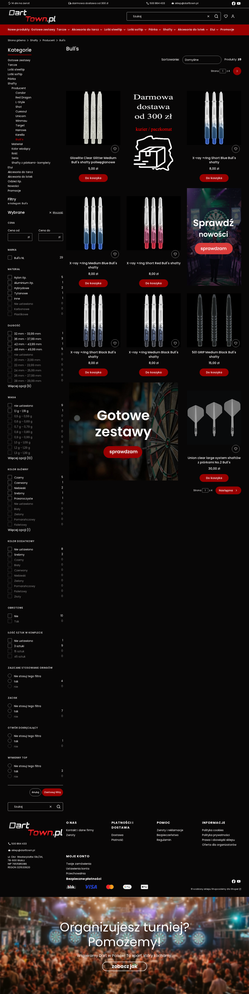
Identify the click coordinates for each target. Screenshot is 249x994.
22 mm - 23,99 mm (27, 365)
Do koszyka (93, 178)
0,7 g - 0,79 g (23, 427)
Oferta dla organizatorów (219, 845)
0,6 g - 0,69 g (23, 421)
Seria (15, 158)
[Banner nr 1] (154, 132)
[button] (216, 16)
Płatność (117, 840)
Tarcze (12, 65)
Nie (16, 616)
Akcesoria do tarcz (20, 172)
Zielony (19, 514)
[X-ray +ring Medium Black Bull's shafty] (154, 321)
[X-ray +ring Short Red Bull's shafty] (154, 224)
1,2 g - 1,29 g (22, 448)
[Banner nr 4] (214, 237)
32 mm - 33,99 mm (27, 334)
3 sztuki (19, 646)
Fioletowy (20, 525)
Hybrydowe (21, 288)
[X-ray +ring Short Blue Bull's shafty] (214, 118)
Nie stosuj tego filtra (27, 676)
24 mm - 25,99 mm (27, 370)
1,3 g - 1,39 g (22, 453)
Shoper (234, 889)
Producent (49, 40)
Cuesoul (21, 111)
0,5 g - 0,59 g (23, 416)
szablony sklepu (202, 889)
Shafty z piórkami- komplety (31, 163)
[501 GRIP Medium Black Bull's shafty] (214, 321)
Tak (16, 621)
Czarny (19, 478)
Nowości (13, 186)
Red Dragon (23, 97)
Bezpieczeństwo (168, 835)
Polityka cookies (213, 830)
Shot (19, 107)
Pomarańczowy (24, 519)
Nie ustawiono (23, 304)
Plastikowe (21, 314)
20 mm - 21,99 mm (27, 360)
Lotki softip (15, 74)
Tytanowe (21, 293)
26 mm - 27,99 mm (27, 376)
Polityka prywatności (216, 835)
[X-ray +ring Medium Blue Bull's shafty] (93, 224)
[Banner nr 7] (123, 432)
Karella (20, 135)
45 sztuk (19, 657)
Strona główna (16, 40)
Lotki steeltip (16, 69)
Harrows (21, 130)
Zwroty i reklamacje (170, 830)
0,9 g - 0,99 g (23, 437)
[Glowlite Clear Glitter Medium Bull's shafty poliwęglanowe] (93, 118)
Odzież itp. (15, 181)
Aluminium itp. (24, 283)
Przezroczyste (23, 498)
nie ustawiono (23, 355)
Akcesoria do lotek (20, 177)
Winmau (21, 121)
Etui (10, 167)
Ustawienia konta (77, 869)
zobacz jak (124, 966)
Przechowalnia (76, 873)
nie (16, 687)
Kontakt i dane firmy (80, 830)
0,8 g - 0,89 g (23, 432)
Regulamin (164, 840)
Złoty (17, 597)
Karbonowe (21, 309)
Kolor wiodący (21, 149)
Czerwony (21, 483)
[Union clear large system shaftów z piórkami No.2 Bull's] (214, 418)
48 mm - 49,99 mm (28, 349)
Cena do (44, 230)
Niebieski (20, 488)
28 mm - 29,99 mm (27, 381)
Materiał (17, 144)
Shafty (34, 40)
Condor (21, 93)
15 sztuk (19, 651)
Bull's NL (19, 258)
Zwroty (70, 835)
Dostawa (117, 835)
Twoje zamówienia (78, 864)
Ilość (15, 153)
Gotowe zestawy (19, 60)
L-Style (20, 102)
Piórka (12, 79)
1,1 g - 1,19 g (21, 411)
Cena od (13, 230)
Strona (215, 71)
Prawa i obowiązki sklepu (218, 840)
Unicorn (21, 116)
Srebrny (19, 493)
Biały (17, 509)
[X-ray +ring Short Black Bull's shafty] (93, 321)
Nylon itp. (20, 278)
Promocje (14, 191)
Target (20, 125)
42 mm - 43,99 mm (28, 344)
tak (16, 681)
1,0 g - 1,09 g (22, 442)
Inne (17, 299)
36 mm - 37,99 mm (27, 339)
